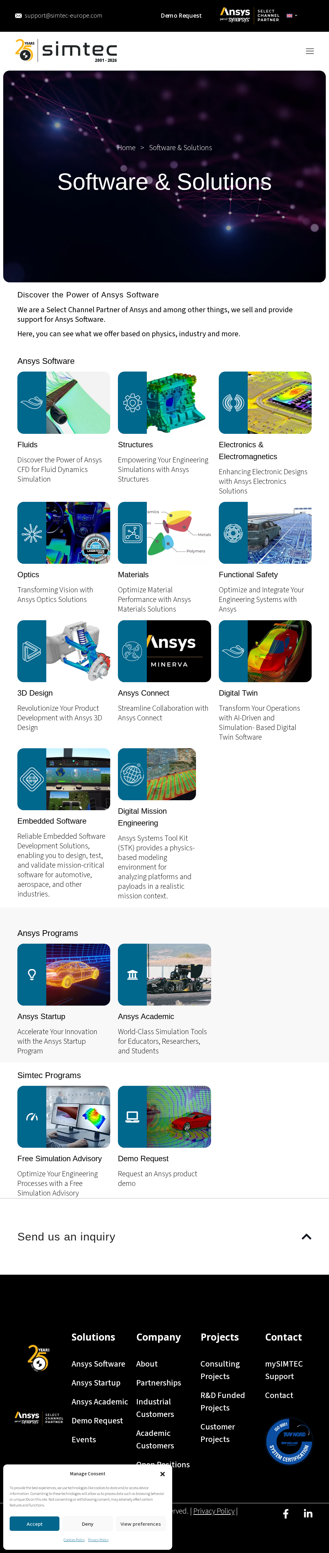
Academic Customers (155, 1439)
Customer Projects (217, 1433)
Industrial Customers (155, 1408)
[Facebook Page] (286, 1518)
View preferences (140, 1524)
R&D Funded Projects (222, 1401)
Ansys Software (98, 1364)
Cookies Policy (74, 1540)
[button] (162, 1474)
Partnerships (158, 1383)
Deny (87, 1524)
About (147, 1364)
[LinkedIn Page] (308, 1518)
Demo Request (97, 1421)
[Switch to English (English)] (292, 16)
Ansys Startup (96, 1383)
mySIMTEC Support (284, 1370)
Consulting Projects (220, 1370)
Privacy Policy (98, 1540)
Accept (35, 1524)
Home (126, 148)
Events (84, 1440)
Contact (279, 1395)
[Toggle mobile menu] (310, 51)
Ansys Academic (100, 1402)
